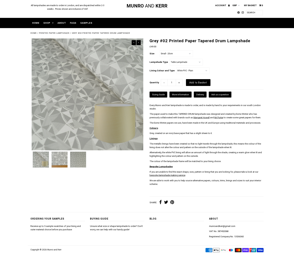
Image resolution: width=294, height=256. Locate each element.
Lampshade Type (159, 62)
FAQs (73, 23)
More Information (180, 94)
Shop (46, 23)
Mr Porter (218, 117)
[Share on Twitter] (166, 202)
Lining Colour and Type (162, 70)
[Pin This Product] (172, 202)
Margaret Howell (201, 117)
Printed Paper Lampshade (54, 33)
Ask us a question (220, 94)
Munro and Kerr (54, 250)
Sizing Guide (158, 94)
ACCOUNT (221, 5)
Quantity (154, 82)
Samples (86, 23)
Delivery (200, 94)
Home (35, 23)
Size (152, 53)
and (147, 6)
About (62, 23)
